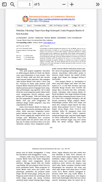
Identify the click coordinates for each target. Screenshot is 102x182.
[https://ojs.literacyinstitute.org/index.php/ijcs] (56, 19)
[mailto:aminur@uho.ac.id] (49, 43)
